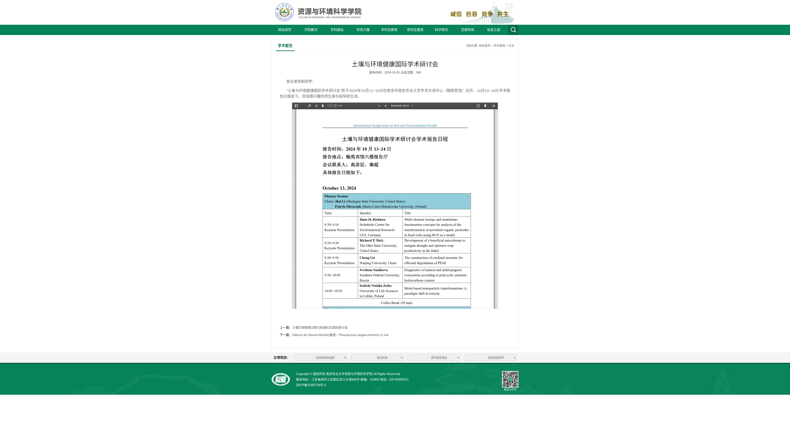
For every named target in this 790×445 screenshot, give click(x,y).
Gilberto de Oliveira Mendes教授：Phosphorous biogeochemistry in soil (340, 335)
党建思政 (467, 30)
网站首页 (284, 30)
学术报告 (499, 45)
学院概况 (310, 30)
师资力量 (363, 30)
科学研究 (441, 30)
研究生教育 (415, 30)
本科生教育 (389, 30)
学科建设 (337, 30)
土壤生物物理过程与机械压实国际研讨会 (320, 327)
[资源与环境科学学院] (317, 20)
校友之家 (493, 30)
